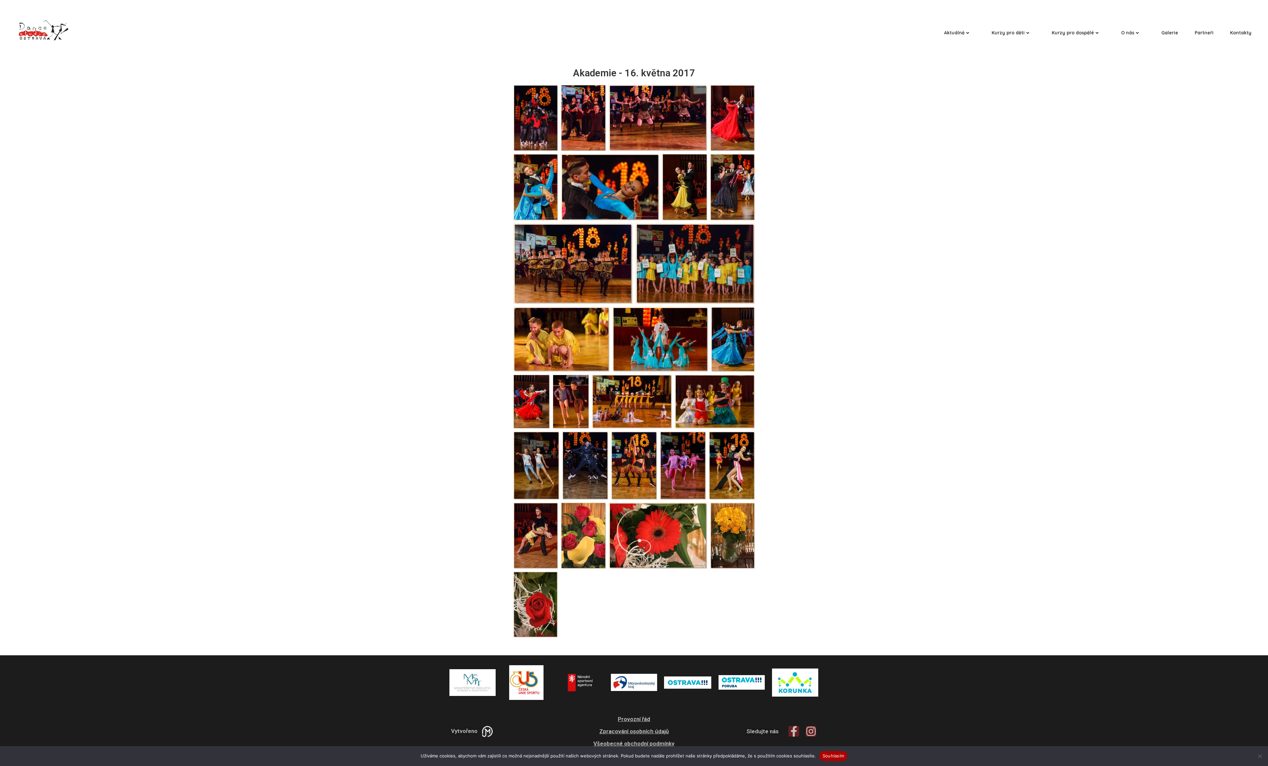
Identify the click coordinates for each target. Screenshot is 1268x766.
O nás (1127, 33)
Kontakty (1240, 33)
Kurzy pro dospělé (1073, 33)
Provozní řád (634, 719)
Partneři (1204, 33)
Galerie (1169, 33)
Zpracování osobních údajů (634, 731)
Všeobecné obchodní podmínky (633, 743)
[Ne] (1259, 756)
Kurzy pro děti (1008, 33)
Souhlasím (833, 755)
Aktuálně (954, 33)
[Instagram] (811, 731)
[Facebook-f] (794, 731)
